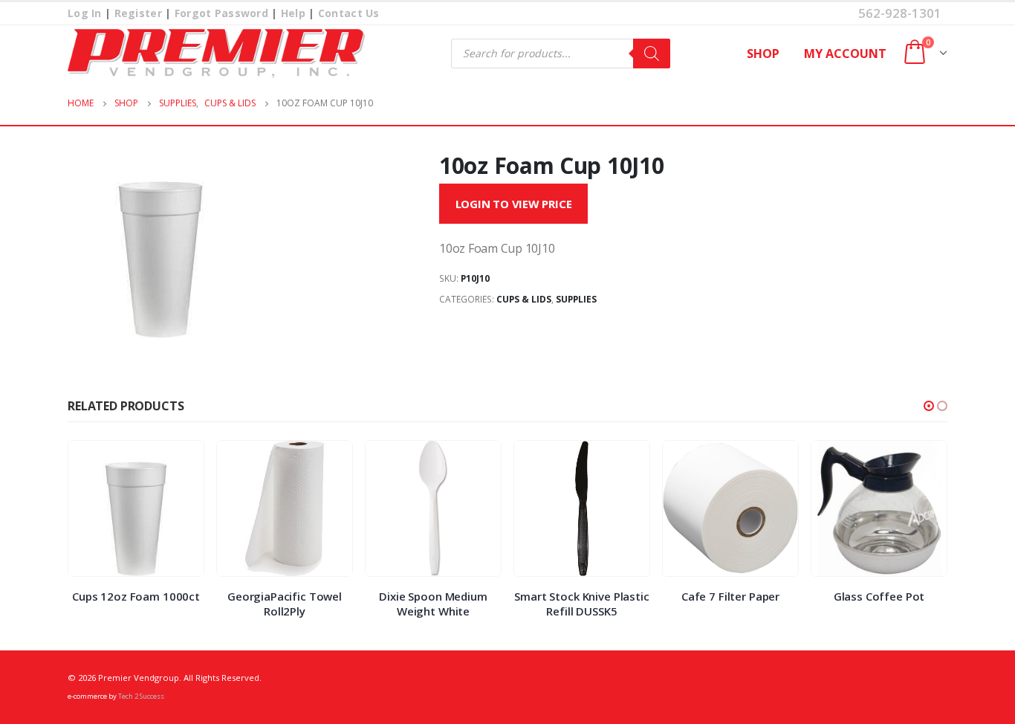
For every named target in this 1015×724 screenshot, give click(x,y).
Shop (763, 53)
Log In (85, 13)
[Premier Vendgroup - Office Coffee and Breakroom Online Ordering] (216, 53)
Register (138, 13)
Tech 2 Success (141, 696)
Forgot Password (221, 13)
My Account (845, 53)
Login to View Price (513, 203)
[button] (928, 406)
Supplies (576, 299)
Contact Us (349, 13)
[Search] (651, 53)
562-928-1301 (899, 13)
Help (293, 13)
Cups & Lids (523, 299)
